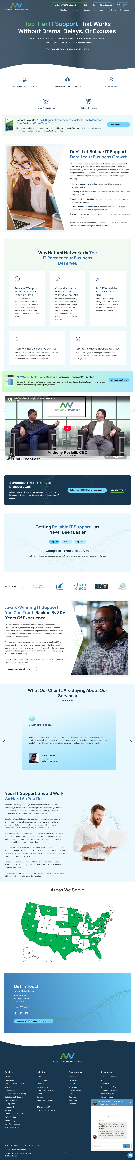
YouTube (65, 1152)
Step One (54, 542)
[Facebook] (15, 1013)
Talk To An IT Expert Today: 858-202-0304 (67, 49)
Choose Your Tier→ (119, 380)
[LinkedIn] (26, 1013)
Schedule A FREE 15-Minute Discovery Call (69, 5)
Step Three (80, 542)
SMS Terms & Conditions (23, 1153)
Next (130, 741)
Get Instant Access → (118, 125)
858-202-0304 (122, 5)
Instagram (73, 1152)
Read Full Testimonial (30, 749)
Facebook (62, 1152)
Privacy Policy (9, 1153)
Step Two (66, 542)
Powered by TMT (11, 1155)
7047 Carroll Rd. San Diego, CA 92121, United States (23, 1145)
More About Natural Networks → (21, 669)
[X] (21, 1013)
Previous (4, 741)
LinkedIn (69, 1152)
